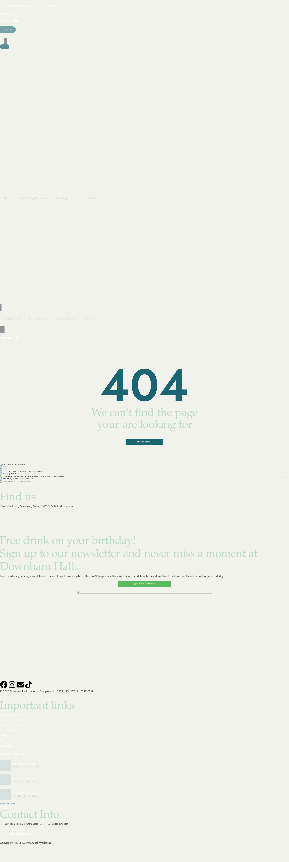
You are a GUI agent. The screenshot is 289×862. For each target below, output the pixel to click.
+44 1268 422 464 (52, 6)
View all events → (9, 803)
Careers (4, 735)
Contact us (6, 746)
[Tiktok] (28, 684)
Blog (2, 740)
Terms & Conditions (11, 725)
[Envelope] (20, 684)
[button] (6, 473)
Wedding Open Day (11, 715)
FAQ (2, 720)
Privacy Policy (8, 730)
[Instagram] (12, 684)
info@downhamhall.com (18, 6)
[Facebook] (4, 684)
